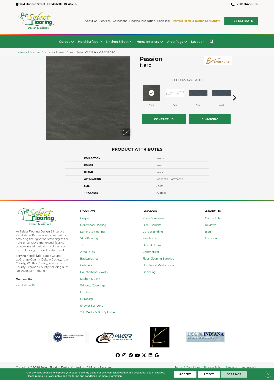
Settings (234, 374)
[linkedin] (150, 355)
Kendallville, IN (25, 285)
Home (20, 52)
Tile (30, 52)
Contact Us (164, 119)
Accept (185, 374)
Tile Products (44, 52)
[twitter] (144, 355)
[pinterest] (131, 355)
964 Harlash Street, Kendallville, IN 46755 (48, 4)
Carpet (64, 42)
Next (234, 92)
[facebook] (118, 355)
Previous (138, 92)
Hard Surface (88, 42)
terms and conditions (84, 375)
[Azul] (175, 93)
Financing (210, 119)
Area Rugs (175, 42)
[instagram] (124, 355)
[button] (241, 21)
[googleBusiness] (157, 355)
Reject (209, 374)
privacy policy (54, 375)
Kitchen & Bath (117, 42)
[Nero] (151, 93)
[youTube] (137, 355)
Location (197, 42)
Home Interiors (148, 42)
